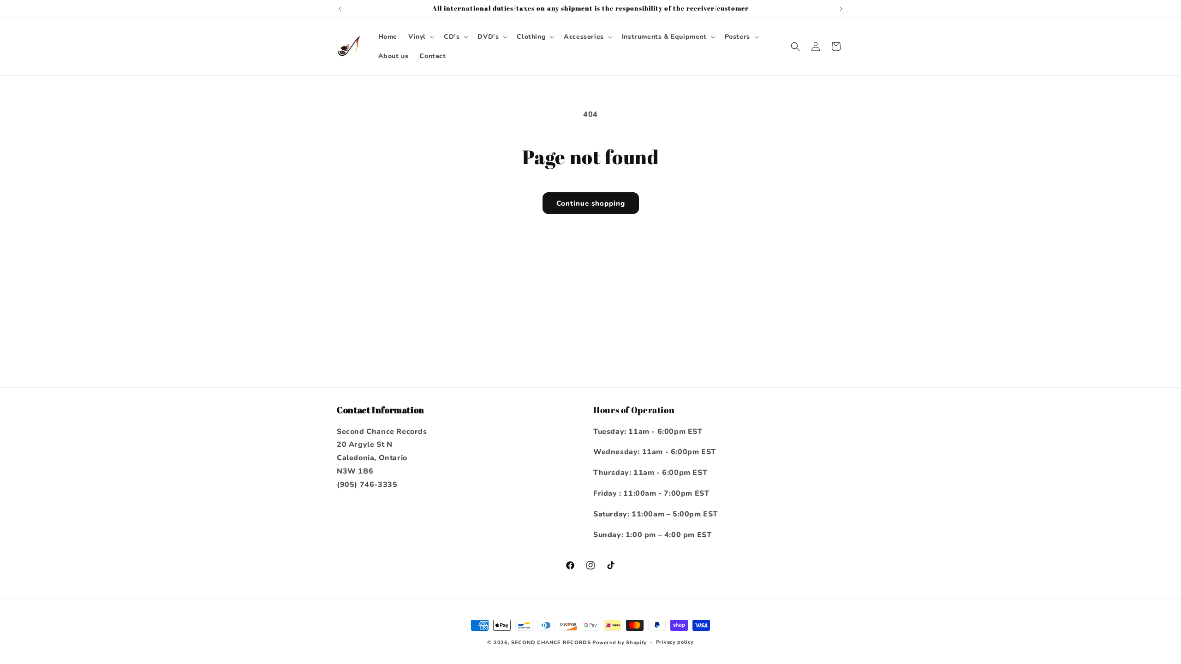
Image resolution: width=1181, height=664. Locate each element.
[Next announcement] (841, 9)
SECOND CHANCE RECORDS (551, 642)
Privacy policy (675, 642)
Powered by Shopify (619, 642)
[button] (420, 37)
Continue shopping (590, 203)
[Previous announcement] (340, 9)
